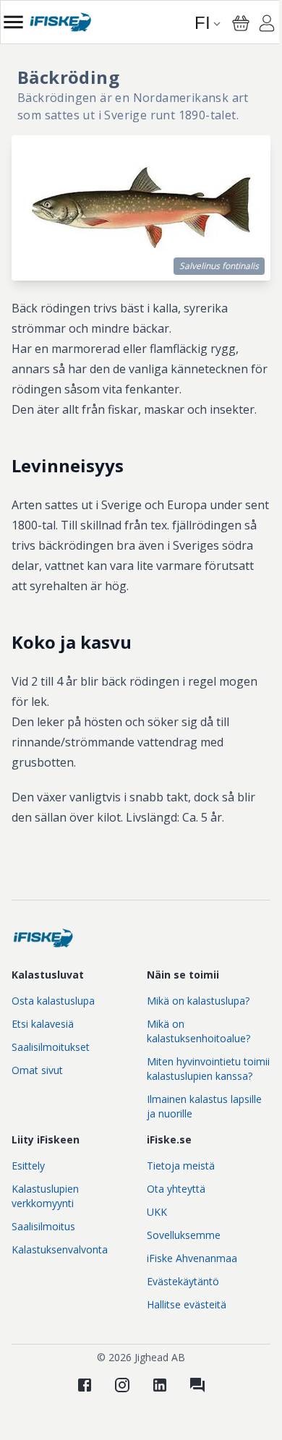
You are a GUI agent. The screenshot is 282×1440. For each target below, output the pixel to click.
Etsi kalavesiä (43, 1024)
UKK (157, 1212)
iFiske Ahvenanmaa (192, 1258)
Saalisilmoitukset (51, 1047)
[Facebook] (84, 1385)
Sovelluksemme (184, 1235)
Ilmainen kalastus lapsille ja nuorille (204, 1106)
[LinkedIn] (159, 1385)
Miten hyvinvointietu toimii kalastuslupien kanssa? (208, 1069)
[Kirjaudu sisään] (266, 25)
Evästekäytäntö (183, 1281)
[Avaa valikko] (13, 22)
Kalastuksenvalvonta (60, 1249)
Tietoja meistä (181, 1165)
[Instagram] (122, 1385)
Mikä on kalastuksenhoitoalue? (198, 1031)
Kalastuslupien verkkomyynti (45, 1196)
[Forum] (197, 1385)
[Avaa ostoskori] (240, 23)
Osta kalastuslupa (53, 1000)
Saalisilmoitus (43, 1226)
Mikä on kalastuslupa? (198, 1000)
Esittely (28, 1165)
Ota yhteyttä (176, 1189)
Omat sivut (37, 1070)
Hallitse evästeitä (186, 1304)
